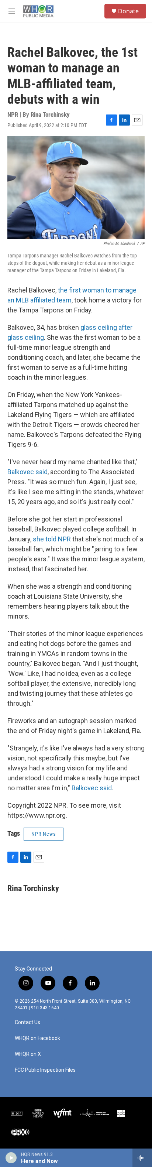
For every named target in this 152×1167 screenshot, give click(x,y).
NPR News (43, 834)
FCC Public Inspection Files (45, 1070)
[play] (11, 1157)
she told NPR (52, 539)
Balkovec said (27, 472)
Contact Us (27, 1022)
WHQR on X (28, 1054)
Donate (128, 11)
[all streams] (142, 1158)
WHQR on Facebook (37, 1038)
